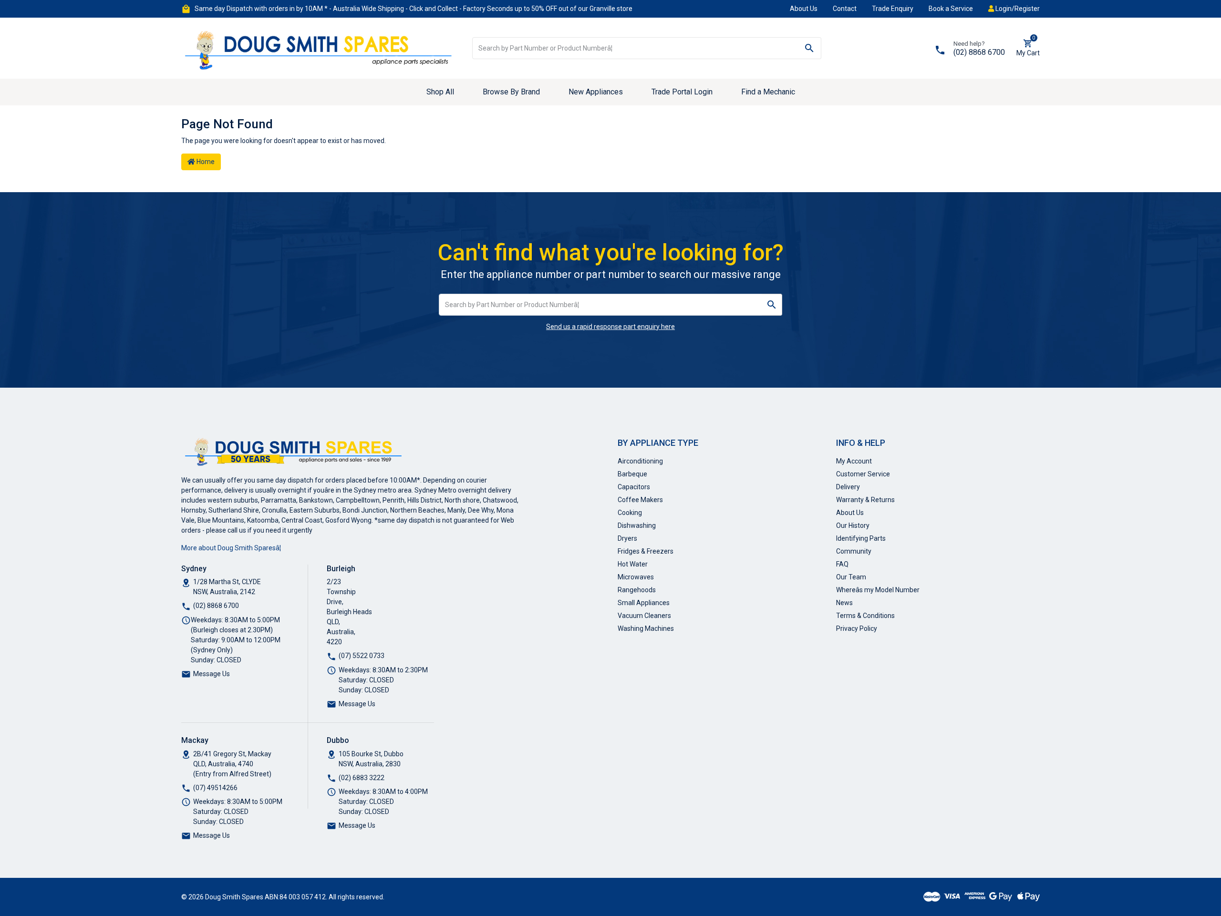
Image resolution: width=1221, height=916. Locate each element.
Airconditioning (640, 461)
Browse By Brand (511, 91)
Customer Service (863, 474)
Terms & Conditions (865, 615)
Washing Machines (646, 628)
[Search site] (809, 48)
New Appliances (596, 91)
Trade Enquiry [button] (892, 8)
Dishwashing (637, 525)
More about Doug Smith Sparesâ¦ (231, 548)
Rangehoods (637, 590)
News (844, 603)
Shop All (440, 91)
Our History (852, 525)
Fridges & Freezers (645, 551)
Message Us (211, 674)
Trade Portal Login (682, 91)
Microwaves (636, 577)
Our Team (851, 577)
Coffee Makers (640, 500)
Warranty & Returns (865, 500)
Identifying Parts (861, 538)
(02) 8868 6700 (979, 52)
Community (853, 551)
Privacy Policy (856, 628)
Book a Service (951, 8)
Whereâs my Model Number (878, 590)
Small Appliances (644, 603)
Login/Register (1017, 8)
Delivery (848, 487)
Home (205, 161)
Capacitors (634, 487)
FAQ (842, 564)
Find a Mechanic (768, 91)
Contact (845, 8)
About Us (803, 8)
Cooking (630, 512)
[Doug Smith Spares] (319, 47)
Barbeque (632, 474)
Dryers (627, 538)
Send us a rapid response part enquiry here (610, 326)
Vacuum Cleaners (644, 615)
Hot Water (633, 564)
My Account (854, 461)
